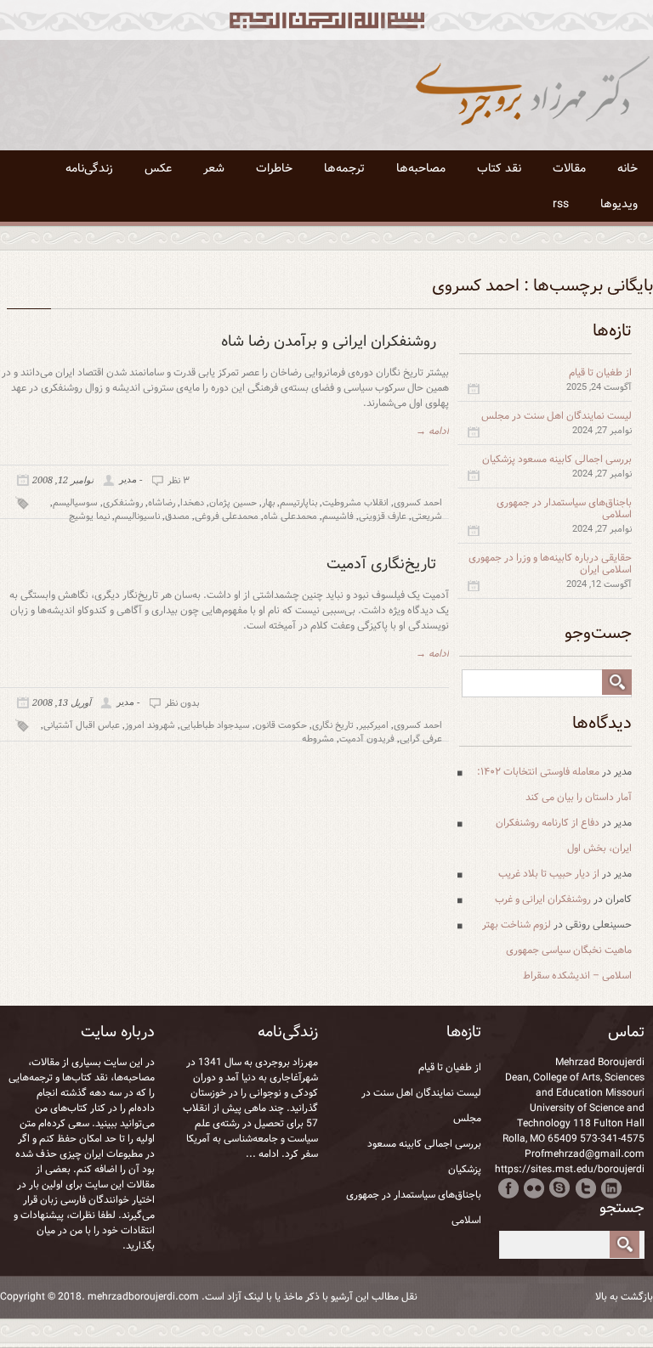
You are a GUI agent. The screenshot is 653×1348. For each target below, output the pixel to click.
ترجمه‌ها (344, 168)
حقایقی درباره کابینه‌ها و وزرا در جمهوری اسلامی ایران (550, 564)
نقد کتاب (499, 168)
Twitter (585, 1188)
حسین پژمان (233, 502)
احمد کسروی (418, 502)
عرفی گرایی (421, 739)
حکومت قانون (281, 725)
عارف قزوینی (382, 516)
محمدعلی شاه (290, 516)
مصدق (177, 516)
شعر (213, 168)
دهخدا (192, 502)
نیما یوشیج (89, 516)
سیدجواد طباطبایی (215, 725)
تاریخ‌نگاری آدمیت (381, 564)
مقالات (569, 168)
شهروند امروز (150, 725)
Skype (560, 1188)
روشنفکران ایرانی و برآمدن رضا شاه (328, 341)
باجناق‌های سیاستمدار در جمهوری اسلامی (564, 508)
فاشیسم (338, 516)
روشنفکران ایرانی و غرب (543, 899)
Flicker (534, 1188)
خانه (627, 168)
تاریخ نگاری (333, 725)
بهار (268, 502)
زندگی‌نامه (89, 168)
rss (561, 204)
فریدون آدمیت (367, 739)
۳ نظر (179, 480)
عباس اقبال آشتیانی (81, 725)
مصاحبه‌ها (421, 168)
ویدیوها (619, 204)
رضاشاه (161, 502)
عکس (158, 168)
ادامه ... (262, 1154)
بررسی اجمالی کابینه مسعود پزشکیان (557, 459)
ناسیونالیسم (137, 516)
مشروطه (318, 739)
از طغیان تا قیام (600, 372)
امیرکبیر (374, 725)
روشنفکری (123, 502)
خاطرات (274, 168)
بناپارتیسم (298, 502)
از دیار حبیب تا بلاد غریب (548, 874)
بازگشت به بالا (624, 1297)
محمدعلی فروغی (226, 516)
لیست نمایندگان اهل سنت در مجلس (556, 416)
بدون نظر (182, 703)
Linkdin (611, 1188)
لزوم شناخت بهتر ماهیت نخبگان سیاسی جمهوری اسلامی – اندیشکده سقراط (557, 950)
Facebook (509, 1188)
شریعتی (427, 516)
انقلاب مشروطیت (355, 502)
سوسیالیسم (75, 502)
